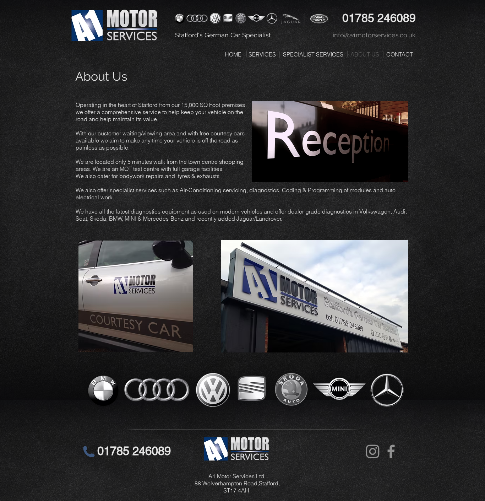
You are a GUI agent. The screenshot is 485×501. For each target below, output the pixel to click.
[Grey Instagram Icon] (373, 451)
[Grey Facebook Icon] (391, 451)
